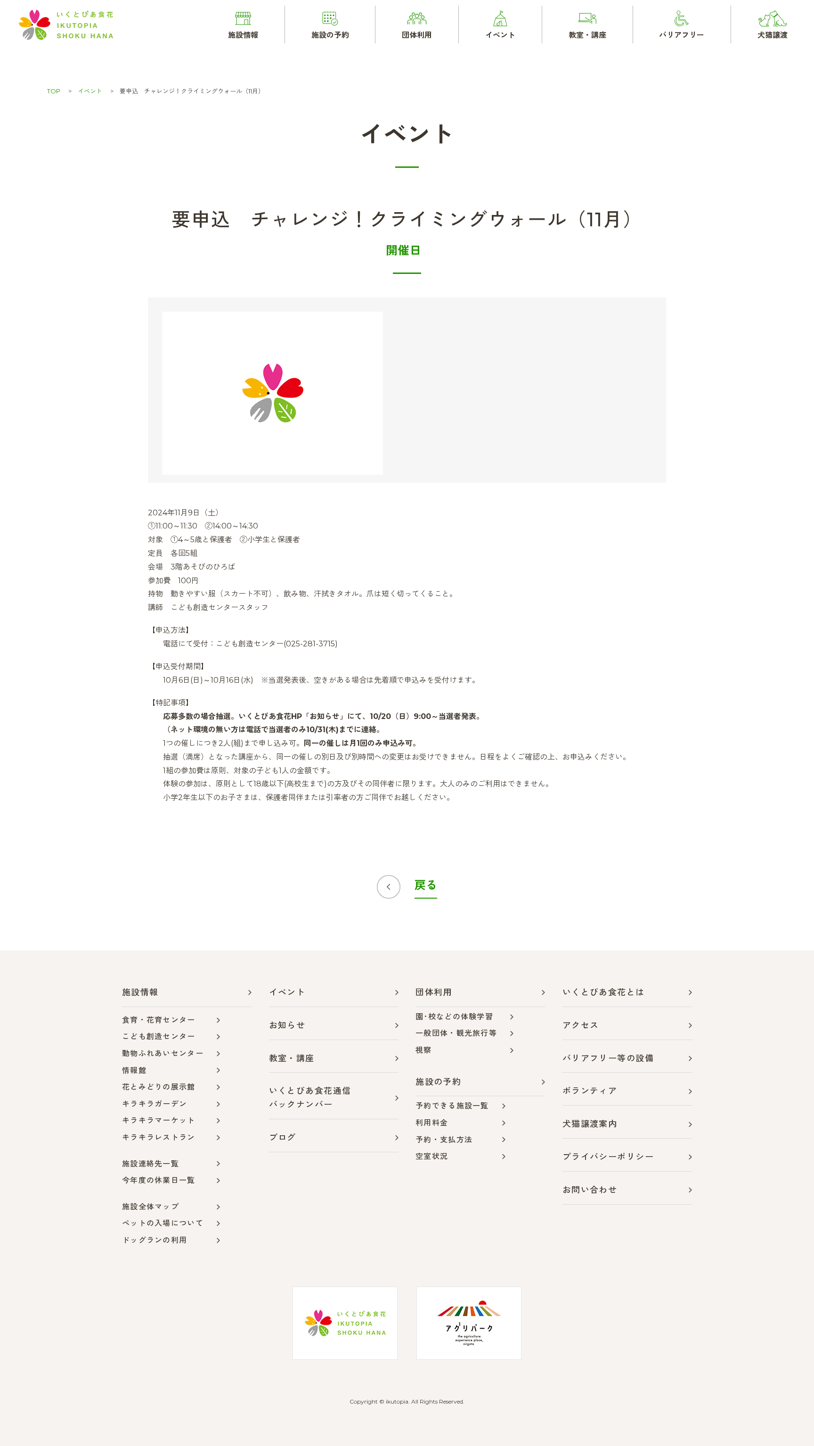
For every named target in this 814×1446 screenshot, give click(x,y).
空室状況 (431, 1156)
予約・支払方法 (443, 1139)
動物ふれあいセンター (163, 1053)
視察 (423, 1050)
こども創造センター (158, 1036)
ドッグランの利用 (154, 1240)
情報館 (134, 1070)
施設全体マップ (150, 1206)
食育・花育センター (158, 1020)
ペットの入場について (163, 1223)
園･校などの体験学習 (454, 1016)
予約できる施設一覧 (452, 1105)
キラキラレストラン (158, 1137)
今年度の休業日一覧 (158, 1180)
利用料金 (431, 1122)
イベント (90, 91)
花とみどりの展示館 (158, 1086)
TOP (53, 91)
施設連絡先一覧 (150, 1163)
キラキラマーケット (158, 1120)
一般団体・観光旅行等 (456, 1033)
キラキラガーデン (154, 1103)
